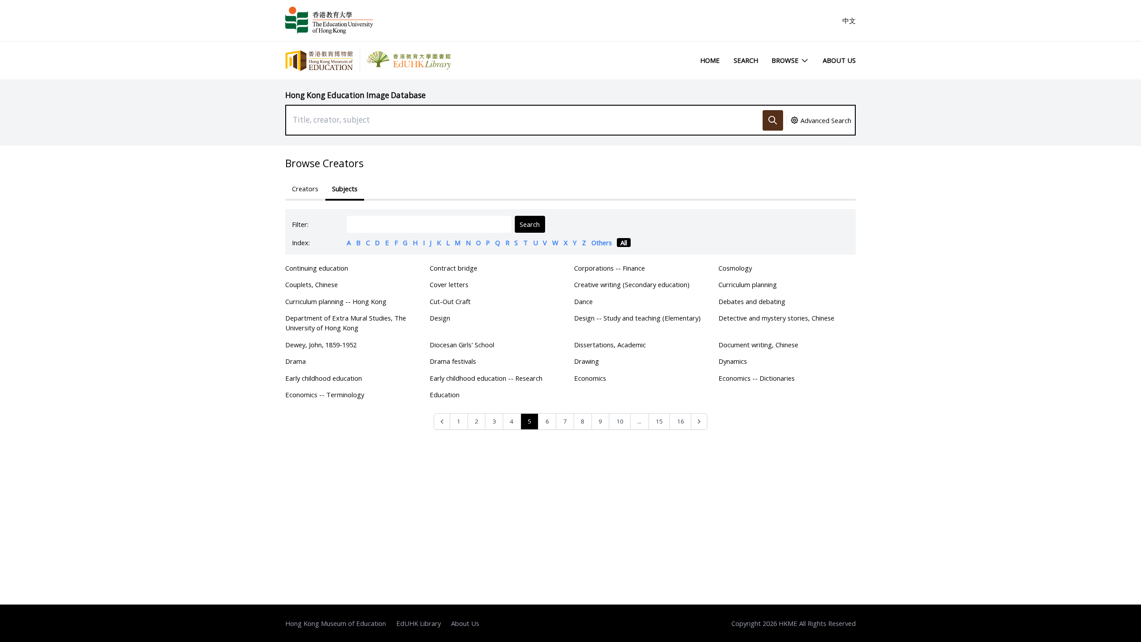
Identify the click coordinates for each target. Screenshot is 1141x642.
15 (659, 421)
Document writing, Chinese (758, 344)
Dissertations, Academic (610, 344)
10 (620, 421)
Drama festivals (453, 361)
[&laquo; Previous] (442, 421)
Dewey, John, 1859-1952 (321, 344)
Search (746, 60)
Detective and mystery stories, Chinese (776, 317)
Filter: (300, 224)
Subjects (344, 188)
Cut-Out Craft (450, 301)
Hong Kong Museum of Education (335, 623)
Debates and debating (751, 301)
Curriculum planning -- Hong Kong (335, 301)
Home (710, 60)
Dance (583, 301)
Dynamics (732, 361)
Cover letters (449, 284)
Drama (295, 361)
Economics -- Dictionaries (756, 378)
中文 (849, 20)
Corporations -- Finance (609, 267)
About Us (839, 60)
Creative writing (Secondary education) (632, 284)
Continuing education (316, 267)
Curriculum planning (747, 284)
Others (601, 242)
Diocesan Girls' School (462, 344)
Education (445, 394)
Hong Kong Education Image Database (355, 95)
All (623, 242)
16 (680, 421)
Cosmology (735, 267)
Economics (590, 378)
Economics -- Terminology (324, 394)
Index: (301, 242)
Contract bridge (453, 267)
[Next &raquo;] (699, 421)
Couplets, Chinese (311, 284)
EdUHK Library (418, 623)
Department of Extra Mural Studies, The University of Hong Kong (345, 322)
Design (440, 317)
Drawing (586, 361)
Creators (305, 188)
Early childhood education (323, 378)
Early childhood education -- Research (486, 378)
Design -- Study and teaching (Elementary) (637, 317)
